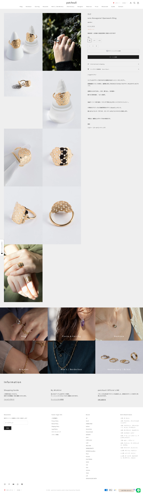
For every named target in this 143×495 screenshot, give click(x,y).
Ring (21, 6)
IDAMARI (88, 434)
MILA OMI (88, 445)
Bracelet (45, 6)
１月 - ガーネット (125, 418)
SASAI (87, 462)
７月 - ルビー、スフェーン (127, 440)
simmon (88, 470)
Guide (113, 6)
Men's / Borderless (57, 6)
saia (87, 465)
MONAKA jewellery (90, 451)
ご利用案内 (54, 418)
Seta (87, 467)
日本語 (124, 3)
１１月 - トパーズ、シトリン (127, 453)
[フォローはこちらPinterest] (9, 484)
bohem (88, 426)
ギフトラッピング (56, 432)
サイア (89, 14)
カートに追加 (113, 57)
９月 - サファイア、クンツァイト (129, 448)
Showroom (105, 6)
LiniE (87, 443)
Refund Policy (55, 423)
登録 (7, 428)
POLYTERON (89, 459)
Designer (80, 6)
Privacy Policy (55, 421)
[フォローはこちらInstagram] (5, 484)
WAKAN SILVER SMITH (91, 478)
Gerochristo (89, 429)
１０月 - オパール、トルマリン (128, 450)
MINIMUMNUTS (90, 448)
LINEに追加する (102, 399)
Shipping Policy (55, 426)
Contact (120, 6)
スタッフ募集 (55, 434)
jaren (87, 437)
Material (89, 6)
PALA (87, 454)
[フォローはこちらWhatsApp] (18, 484)
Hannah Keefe (89, 432)
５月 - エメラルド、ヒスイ (127, 433)
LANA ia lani (89, 440)
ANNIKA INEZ (89, 423)
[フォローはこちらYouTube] (13, 484)
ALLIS (87, 421)
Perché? (88, 456)
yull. (87, 476)
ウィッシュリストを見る (57, 399)
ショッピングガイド (9, 399)
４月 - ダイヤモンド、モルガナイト (129, 430)
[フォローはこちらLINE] (22, 484)
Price (96, 6)
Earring (37, 6)
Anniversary (70, 6)
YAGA (87, 473)
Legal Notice (55, 429)
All (86, 418)
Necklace (29, 6)
